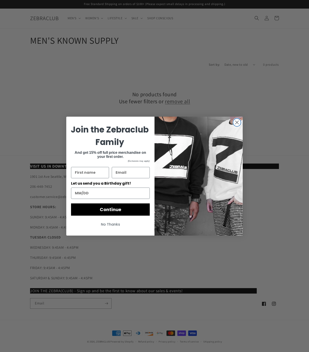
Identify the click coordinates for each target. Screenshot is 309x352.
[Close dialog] (237, 122)
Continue (110, 209)
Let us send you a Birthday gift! (101, 183)
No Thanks (110, 224)
